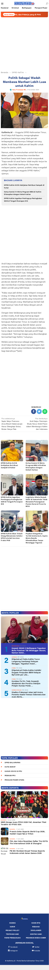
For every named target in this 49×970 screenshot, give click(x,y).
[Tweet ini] (39, 411)
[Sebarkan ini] (33, 411)
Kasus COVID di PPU (13, 771)
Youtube (37, 950)
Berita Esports (10, 787)
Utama (14, 668)
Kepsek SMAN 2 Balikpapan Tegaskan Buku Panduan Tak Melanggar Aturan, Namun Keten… (29, 650)
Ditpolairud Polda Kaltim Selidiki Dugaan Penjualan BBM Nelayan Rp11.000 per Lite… (26, 672)
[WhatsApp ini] (44, 411)
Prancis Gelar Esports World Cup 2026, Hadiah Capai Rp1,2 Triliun (27, 832)
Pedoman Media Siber (36, 937)
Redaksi (36, 926)
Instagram (14, 950)
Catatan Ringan (17, 690)
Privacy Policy (12, 930)
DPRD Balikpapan (12, 762)
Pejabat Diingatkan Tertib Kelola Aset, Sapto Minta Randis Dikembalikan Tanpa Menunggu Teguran (37, 538)
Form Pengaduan (12, 937)
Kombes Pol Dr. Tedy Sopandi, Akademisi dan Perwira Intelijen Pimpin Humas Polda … (26, 683)
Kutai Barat (10, 767)
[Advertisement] (24, 44)
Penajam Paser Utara (14, 780)
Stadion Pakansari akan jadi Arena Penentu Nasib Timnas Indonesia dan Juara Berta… (28, 694)
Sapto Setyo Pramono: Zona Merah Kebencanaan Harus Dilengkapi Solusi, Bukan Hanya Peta (12, 423)
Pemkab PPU (10, 775)
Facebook (14, 947)
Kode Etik (35, 923)
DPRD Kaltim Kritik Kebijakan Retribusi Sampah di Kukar (9, 465)
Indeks (12, 923)
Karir (12, 926)
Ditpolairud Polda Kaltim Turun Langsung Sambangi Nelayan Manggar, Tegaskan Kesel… (26, 661)
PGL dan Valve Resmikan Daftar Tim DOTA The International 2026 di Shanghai (29, 842)
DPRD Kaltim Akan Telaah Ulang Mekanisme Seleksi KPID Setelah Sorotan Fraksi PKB (11, 537)
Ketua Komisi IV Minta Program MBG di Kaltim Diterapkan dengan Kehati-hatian (22, 193)
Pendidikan (15, 646)
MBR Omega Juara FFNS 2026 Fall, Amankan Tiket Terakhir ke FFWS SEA (23, 823)
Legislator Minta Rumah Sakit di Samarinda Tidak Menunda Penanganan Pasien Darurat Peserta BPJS (36, 501)
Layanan (14, 657)
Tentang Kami (12, 934)
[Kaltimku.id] (24, 3)
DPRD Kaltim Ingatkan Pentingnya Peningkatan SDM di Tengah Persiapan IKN (23, 199)
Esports (3, 820)
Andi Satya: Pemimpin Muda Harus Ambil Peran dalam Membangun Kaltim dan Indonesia (36, 423)
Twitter (37, 947)
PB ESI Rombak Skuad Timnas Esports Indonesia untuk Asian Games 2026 (27, 852)
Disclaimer (36, 930)
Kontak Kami (36, 934)
